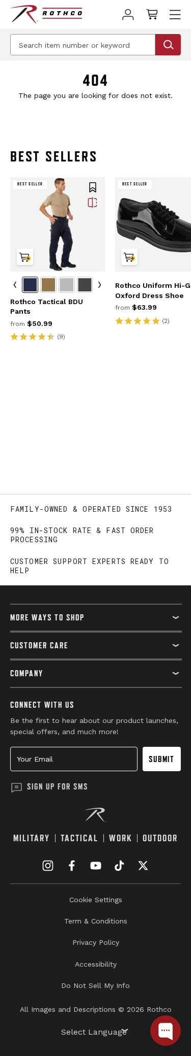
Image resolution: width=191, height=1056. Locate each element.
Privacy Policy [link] (95, 942)
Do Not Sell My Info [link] (95, 985)
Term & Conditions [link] (95, 921)
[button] (92, 188)
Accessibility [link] (96, 964)
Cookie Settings (95, 900)
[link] (128, 14)
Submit (162, 759)
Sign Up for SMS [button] (57, 786)
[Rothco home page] (46, 14)
